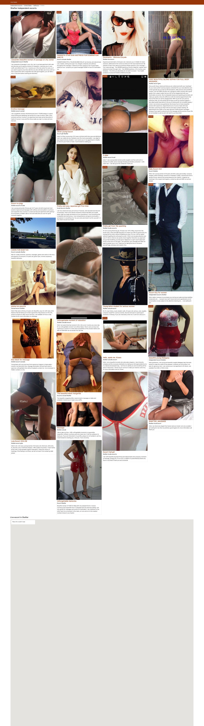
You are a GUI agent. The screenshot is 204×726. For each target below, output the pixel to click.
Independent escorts (16, 5)
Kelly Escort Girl (155, 169)
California (36, 5)
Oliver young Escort (65, 132)
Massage (60, 428)
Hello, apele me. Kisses (112, 357)
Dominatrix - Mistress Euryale (114, 57)
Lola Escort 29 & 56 (19, 441)
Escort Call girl (109, 452)
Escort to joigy (17, 203)
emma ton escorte (18, 306)
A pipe (105, 155)
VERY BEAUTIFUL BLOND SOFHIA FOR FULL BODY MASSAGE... (169, 80)
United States (28, 5)
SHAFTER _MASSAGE (157, 421)
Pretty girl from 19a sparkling (114, 226)
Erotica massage (17, 109)
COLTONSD (14, 2)
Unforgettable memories (66, 501)
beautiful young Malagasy (159, 358)
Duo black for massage (20, 360)
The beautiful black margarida (69, 393)
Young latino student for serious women (119, 306)
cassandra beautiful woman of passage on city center (32, 60)
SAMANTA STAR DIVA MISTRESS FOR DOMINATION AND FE (77, 56)
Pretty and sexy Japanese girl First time (72, 206)
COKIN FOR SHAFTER (19, 250)
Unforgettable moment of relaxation (71, 320)
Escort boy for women (158, 293)
